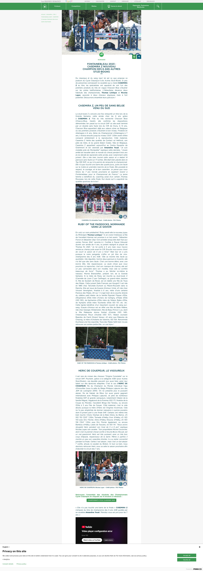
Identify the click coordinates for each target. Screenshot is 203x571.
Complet (113, 1)
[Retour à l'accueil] (45, 6)
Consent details (8, 564)
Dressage (125, 1)
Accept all (186, 555)
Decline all (186, 560)
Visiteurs (57, 6)
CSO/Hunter (100, 1)
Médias (94, 6)
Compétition (76, 6)
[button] (57, 6)
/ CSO (53, 14)
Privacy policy (21, 564)
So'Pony (87, 1)
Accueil (43, 14)
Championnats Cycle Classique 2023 (101, 500)
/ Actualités (49, 14)
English (5, 547)
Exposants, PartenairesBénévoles (141, 6)
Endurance (151, 1)
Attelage (137, 1)
